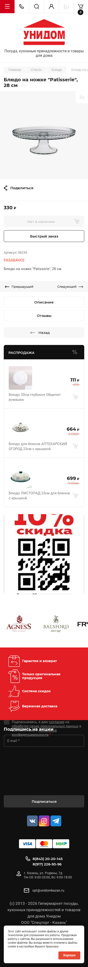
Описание (44, 302)
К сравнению (82, 97)
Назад (44, 332)
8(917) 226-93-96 (47, 864)
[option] (44, 135)
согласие (56, 722)
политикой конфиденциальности (34, 732)
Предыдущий (22, 286)
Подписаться (44, 801)
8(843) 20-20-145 (48, 858)
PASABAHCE (14, 260)
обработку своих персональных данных (45, 726)
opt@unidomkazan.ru (48, 890)
